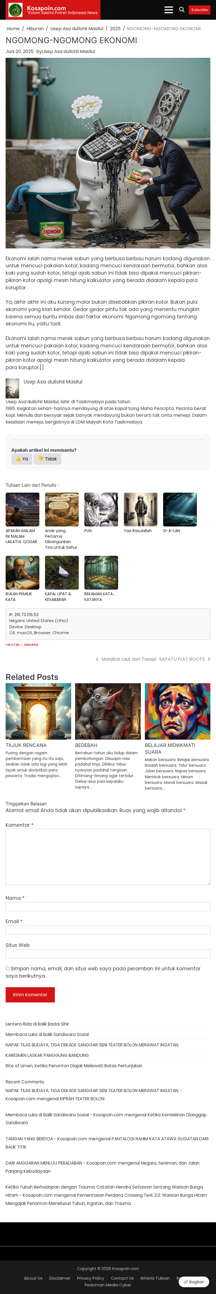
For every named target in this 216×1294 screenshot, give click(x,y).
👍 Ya (22, 459)
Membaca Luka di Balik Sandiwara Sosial (47, 1034)
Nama (15, 898)
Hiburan (31, 644)
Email (14, 921)
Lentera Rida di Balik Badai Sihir (37, 1024)
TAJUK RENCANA (26, 745)
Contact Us (122, 1278)
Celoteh (13, 644)
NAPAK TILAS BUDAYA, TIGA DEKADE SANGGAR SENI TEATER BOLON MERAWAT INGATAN (92, 1045)
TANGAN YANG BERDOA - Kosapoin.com (46, 1139)
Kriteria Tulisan (155, 1278)
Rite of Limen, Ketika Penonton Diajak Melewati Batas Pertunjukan (74, 1066)
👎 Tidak (47, 459)
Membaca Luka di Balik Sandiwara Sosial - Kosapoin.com (64, 1115)
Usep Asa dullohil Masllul (68, 51)
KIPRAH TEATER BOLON (82, 1099)
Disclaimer (59, 1278)
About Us (33, 1278)
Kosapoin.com (46, 7)
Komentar (19, 825)
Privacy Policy (90, 1278)
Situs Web (18, 945)
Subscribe (200, 10)
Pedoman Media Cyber (108, 1285)
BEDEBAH (86, 745)
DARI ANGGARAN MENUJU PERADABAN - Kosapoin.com (61, 1163)
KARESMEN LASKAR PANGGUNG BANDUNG (47, 1055)
